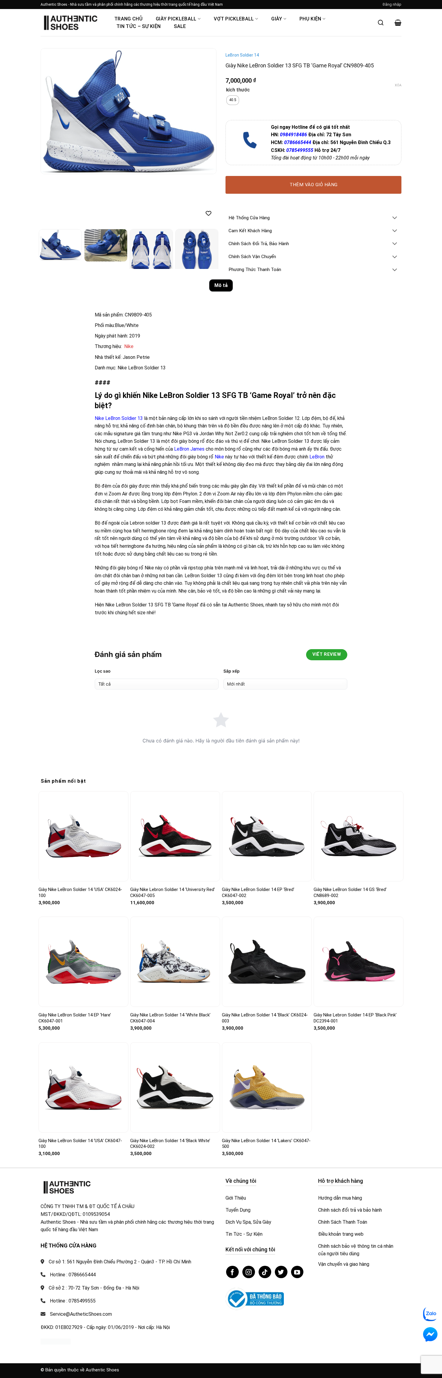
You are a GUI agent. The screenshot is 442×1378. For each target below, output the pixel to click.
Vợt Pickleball (234, 19)
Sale (180, 26)
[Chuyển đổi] (395, 218)
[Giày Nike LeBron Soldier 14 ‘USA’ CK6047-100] (83, 1087)
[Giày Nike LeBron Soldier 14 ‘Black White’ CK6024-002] (175, 1087)
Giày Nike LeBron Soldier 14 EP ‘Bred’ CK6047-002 (258, 892)
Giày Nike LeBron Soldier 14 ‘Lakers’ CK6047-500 (266, 1143)
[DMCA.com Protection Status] (56, 1341)
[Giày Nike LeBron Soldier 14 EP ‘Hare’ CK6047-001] (83, 962)
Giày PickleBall (176, 19)
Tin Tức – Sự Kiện (138, 26)
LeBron (316, 457)
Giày (276, 19)
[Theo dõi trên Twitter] (281, 1272)
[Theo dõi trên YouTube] (297, 1272)
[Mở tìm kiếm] (380, 22)
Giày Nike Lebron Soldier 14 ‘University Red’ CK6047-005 (172, 892)
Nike (129, 346)
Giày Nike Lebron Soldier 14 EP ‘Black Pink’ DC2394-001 (355, 1018)
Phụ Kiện (310, 19)
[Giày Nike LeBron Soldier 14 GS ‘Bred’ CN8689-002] (358, 836)
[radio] (233, 100)
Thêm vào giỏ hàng (314, 184)
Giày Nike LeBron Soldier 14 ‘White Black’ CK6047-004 (170, 1018)
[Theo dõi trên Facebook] (232, 1272)
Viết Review (326, 654)
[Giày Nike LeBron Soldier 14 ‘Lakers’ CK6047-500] (266, 1087)
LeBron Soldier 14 (242, 55)
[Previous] (51, 111)
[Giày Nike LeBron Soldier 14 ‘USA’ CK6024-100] (83, 836)
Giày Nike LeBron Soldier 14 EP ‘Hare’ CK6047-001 (74, 1018)
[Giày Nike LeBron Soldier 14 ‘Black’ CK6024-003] (266, 962)
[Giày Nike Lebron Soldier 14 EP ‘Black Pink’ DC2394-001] (358, 962)
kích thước (238, 90)
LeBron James (189, 449)
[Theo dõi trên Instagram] (248, 1272)
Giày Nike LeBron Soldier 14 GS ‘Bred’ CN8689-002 (350, 892)
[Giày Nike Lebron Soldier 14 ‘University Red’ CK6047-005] (175, 836)
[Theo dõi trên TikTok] (265, 1272)
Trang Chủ (128, 19)
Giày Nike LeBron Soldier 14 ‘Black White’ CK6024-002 (170, 1143)
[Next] (205, 111)
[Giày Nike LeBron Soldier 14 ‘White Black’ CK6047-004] (175, 962)
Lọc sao (103, 671)
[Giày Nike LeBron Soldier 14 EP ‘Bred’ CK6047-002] (266, 836)
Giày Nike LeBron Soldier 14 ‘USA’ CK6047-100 (80, 1143)
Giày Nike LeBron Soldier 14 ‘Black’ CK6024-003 (265, 1018)
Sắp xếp (231, 671)
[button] (392, 4)
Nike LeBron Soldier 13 (119, 418)
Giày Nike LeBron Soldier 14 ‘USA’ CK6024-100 (80, 892)
